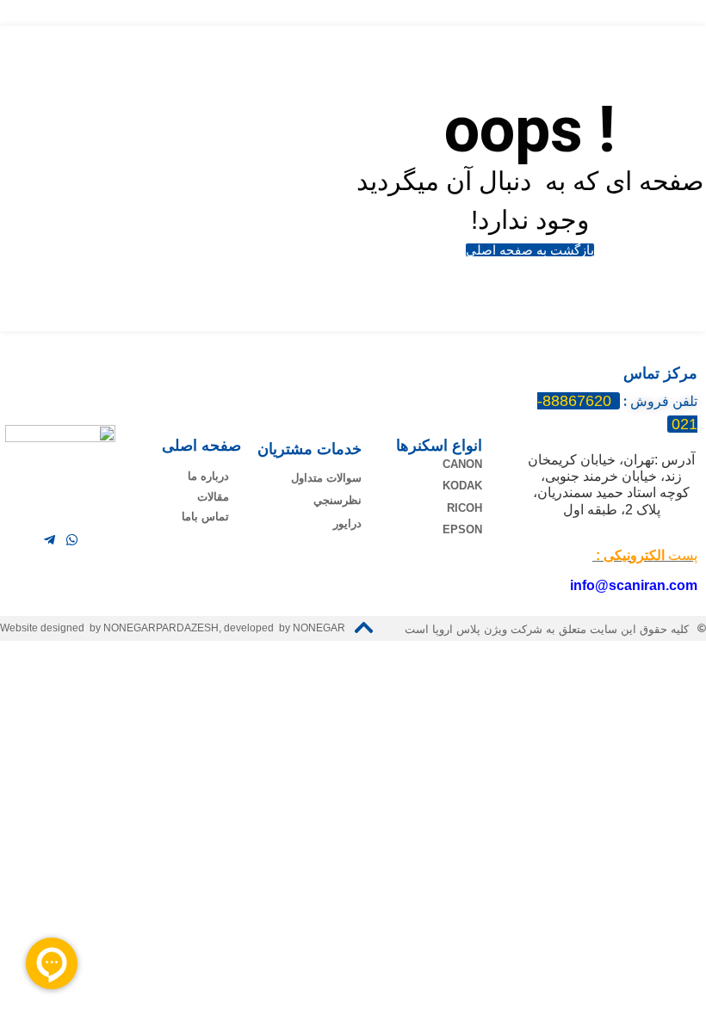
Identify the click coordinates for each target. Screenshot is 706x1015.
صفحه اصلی (201, 445)
